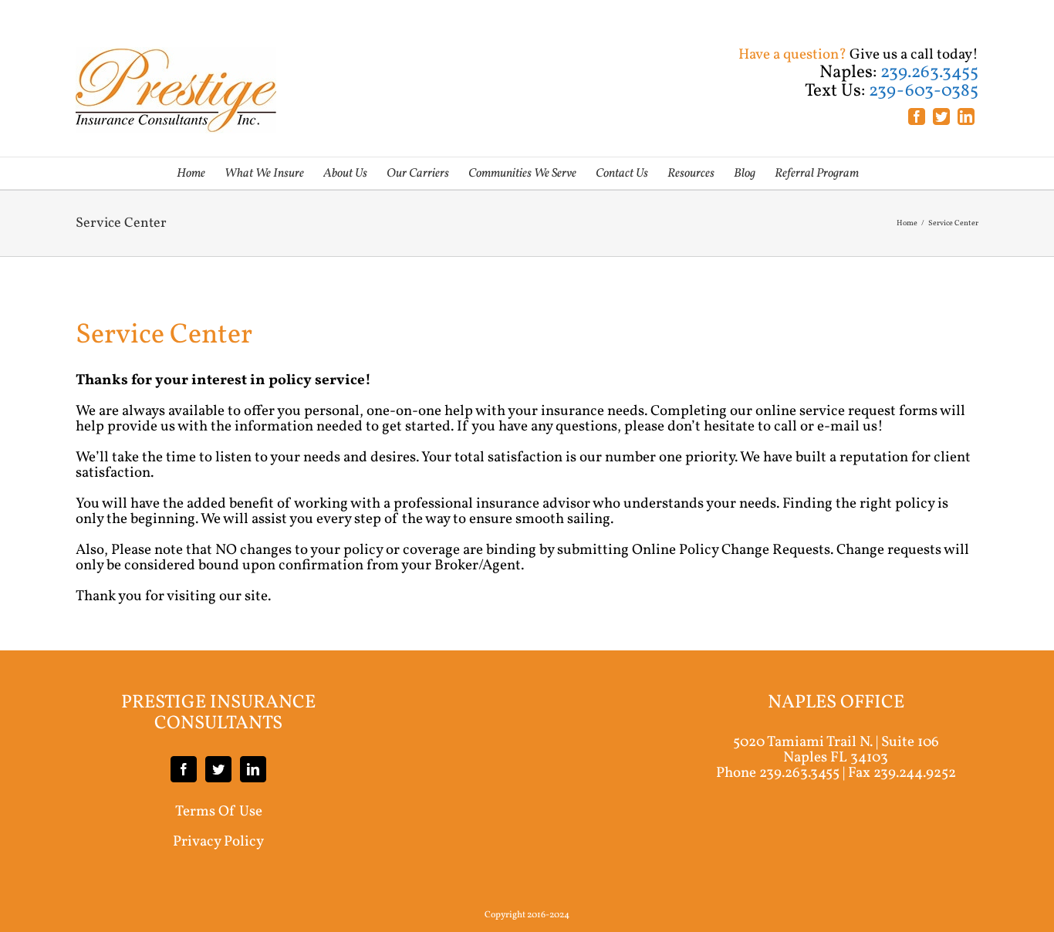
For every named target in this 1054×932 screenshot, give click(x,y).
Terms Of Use (218, 812)
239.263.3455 (799, 773)
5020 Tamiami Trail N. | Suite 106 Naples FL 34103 (836, 750)
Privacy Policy (218, 842)
